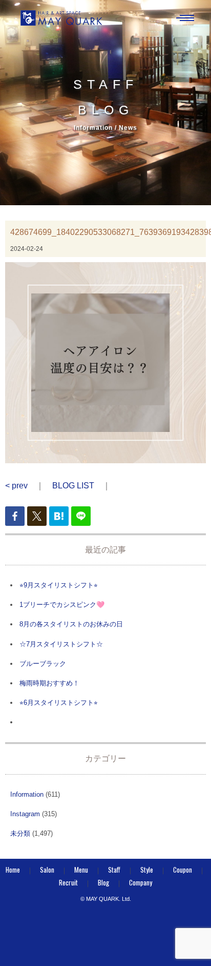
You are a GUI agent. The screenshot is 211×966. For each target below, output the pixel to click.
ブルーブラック (42, 663)
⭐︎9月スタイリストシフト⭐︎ (58, 585)
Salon (47, 869)
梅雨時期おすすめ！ (49, 683)
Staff (114, 869)
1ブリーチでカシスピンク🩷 (61, 604)
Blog (103, 882)
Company (140, 882)
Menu (81, 869)
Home (13, 869)
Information (27, 794)
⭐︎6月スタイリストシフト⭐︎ (58, 702)
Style (146, 869)
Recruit (68, 882)
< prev (16, 485)
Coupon (182, 869)
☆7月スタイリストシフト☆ (61, 644)
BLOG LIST (73, 485)
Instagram (25, 814)
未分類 (20, 833)
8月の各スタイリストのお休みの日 (71, 624)
